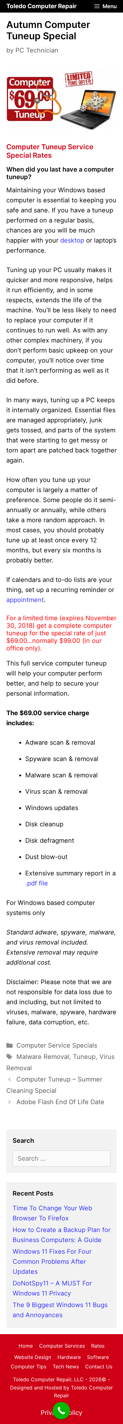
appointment (25, 600)
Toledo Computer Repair (41, 6)
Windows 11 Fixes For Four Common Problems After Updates (52, 1261)
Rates (97, 1346)
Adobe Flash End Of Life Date (60, 1102)
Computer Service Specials (56, 1045)
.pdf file (36, 883)
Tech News (66, 1366)
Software (98, 1357)
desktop (72, 240)
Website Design (32, 1357)
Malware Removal (42, 1056)
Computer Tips (28, 1366)
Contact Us (98, 1366)
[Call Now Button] (61, 1410)
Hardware (69, 1357)
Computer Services (62, 1346)
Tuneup (84, 1056)
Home (26, 1346)
